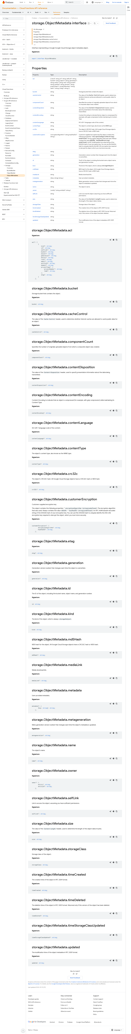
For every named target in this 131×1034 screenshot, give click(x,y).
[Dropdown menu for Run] (34, 2)
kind (34, 166)
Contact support (98, 999)
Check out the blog (66, 999)
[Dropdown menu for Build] (25, 2)
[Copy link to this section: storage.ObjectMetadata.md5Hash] (83, 639)
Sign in (126, 2)
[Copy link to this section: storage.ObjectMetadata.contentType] (88, 448)
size (34, 199)
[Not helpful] (116, 18)
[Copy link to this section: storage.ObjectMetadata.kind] (76, 614)
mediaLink (36, 174)
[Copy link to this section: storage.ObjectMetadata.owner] (79, 771)
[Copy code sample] (116, 56)
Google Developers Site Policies (60, 984)
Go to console (116, 2)
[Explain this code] (110, 56)
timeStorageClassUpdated (41, 217)
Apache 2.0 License (33, 984)
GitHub (30, 1011)
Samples (66, 12)
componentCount (38, 102)
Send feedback (111, 23)
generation (36, 155)
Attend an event (66, 1011)
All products (97, 1022)
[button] (11, 30)
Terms (30, 1030)
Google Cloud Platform (83, 1022)
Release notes (97, 1008)
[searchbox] (12, 18)
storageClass (37, 204)
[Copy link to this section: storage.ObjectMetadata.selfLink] (81, 798)
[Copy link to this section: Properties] (49, 68)
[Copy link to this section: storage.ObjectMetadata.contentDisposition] (97, 367)
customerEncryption (39, 135)
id (33, 160)
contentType (36, 126)
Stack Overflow (98, 1002)
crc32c (35, 129)
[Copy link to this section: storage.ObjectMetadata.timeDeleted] (87, 900)
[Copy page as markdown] (94, 23)
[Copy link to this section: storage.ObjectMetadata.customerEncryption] (99, 499)
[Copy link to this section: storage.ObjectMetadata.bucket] (80, 289)
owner (35, 190)
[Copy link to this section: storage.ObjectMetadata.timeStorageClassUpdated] (107, 926)
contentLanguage (38, 122)
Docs (39, 2)
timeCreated (37, 208)
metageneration (38, 181)
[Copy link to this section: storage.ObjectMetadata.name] (78, 745)
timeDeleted (36, 211)
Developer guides (33, 999)
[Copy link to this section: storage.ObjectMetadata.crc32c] (80, 474)
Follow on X (64, 1005)
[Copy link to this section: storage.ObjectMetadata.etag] (76, 541)
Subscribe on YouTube (67, 1008)
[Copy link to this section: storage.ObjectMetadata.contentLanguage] (95, 423)
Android (52, 1022)
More (49, 2)
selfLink (35, 194)
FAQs (94, 1014)
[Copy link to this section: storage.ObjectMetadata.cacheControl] (89, 314)
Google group (97, 1005)
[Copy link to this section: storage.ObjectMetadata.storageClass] (88, 849)
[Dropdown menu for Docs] (43, 2)
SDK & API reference (34, 1002)
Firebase (34, 18)
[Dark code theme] (113, 56)
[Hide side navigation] (23, 1030)
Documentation (9, 8)
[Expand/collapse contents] (43, 29)
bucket (35, 92)
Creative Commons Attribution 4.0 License (83, 982)
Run (30, 2)
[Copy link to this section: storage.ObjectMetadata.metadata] (83, 690)
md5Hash (36, 169)
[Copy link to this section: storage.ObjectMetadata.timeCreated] (88, 875)
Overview (5, 12)
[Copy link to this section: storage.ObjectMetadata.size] (75, 824)
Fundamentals (16, 12)
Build (21, 2)
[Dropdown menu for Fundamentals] (23, 12)
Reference (56, 12)
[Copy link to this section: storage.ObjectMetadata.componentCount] (95, 342)
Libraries (30, 1008)
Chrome (60, 1022)
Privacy (36, 1030)
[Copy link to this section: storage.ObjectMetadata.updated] (82, 947)
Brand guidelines (98, 1011)
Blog (107, 2)
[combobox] (74, 2)
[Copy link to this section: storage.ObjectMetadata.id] (72, 588)
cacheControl (37, 95)
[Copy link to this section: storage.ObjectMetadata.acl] (74, 230)
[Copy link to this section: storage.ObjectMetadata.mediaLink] (84, 665)
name (34, 187)
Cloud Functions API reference (33, 8)
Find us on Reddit (66, 1002)
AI (28, 12)
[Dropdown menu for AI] (31, 12)
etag (34, 151)
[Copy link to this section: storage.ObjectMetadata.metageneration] (92, 720)
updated (35, 220)
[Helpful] (113, 18)
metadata (36, 178)
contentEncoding (38, 115)
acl (34, 79)
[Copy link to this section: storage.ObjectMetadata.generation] (85, 563)
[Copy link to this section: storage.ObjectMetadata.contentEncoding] (94, 395)
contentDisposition (38, 108)
